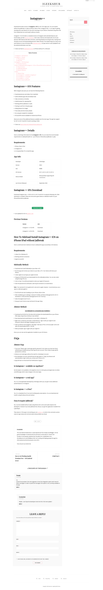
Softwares (54, 10)
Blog (25, 10)
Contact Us (76, 10)
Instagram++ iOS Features (21, 55)
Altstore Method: (21, 70)
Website (17, 552)
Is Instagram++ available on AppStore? (26, 75)
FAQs (16, 71)
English (87, 0)
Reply (17, 487)
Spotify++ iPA (30, 213)
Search (71, 19)
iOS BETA (48, 10)
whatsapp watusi (37, 43)
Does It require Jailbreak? (23, 79)
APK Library (42, 10)
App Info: (19, 60)
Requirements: (20, 59)
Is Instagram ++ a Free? (22, 78)
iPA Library (35, 10)
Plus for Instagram (29, 37)
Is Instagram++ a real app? (23, 76)
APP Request (69, 10)
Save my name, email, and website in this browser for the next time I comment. (33, 559)
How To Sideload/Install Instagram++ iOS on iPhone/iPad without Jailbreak (33, 65)
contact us (40, 412)
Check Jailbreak (61, 10)
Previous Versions (21, 63)
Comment (18, 521)
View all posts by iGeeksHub (24, 444)
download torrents (28, 48)
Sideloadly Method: (21, 68)
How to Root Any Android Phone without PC (31, 124)
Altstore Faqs (20, 73)
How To (29, 10)
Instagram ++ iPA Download (22, 62)
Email (17, 545)
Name (17, 539)
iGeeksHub (51, 4)
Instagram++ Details (20, 57)
